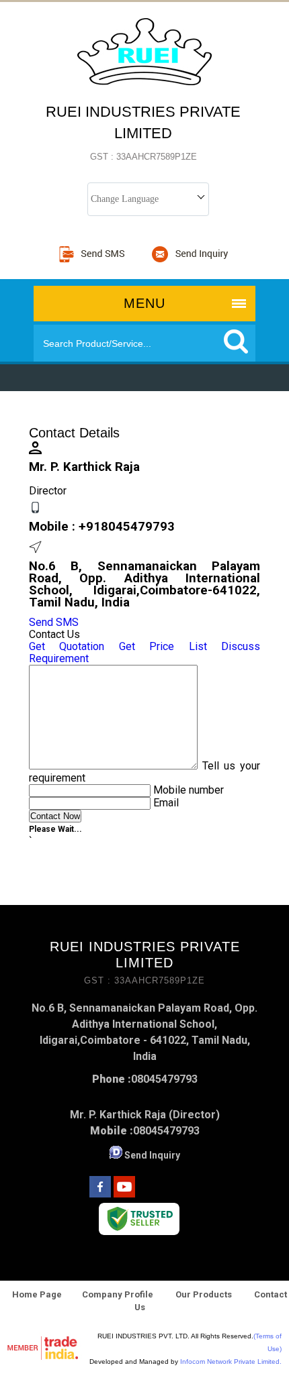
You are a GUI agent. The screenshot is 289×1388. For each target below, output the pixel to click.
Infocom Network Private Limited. (231, 1361)
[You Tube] (124, 1193)
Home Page (37, 1294)
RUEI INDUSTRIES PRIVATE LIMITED (143, 132)
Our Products (203, 1294)
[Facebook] (100, 1193)
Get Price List (163, 646)
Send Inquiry (152, 1155)
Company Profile (117, 1294)
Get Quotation (66, 646)
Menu (144, 303)
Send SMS (54, 622)
